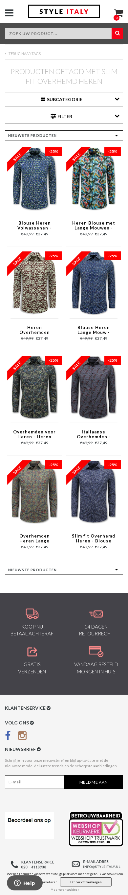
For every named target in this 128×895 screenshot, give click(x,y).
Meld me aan (93, 782)
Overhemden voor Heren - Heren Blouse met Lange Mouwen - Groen (34, 434)
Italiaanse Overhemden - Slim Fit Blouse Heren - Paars (94, 434)
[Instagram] (22, 736)
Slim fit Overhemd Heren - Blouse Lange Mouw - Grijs (93, 539)
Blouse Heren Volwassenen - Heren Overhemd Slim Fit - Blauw (34, 226)
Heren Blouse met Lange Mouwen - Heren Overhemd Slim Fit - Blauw (93, 226)
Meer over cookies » (65, 889)
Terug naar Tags (24, 53)
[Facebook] (8, 736)
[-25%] (34, 178)
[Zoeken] (117, 33)
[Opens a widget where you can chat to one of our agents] (25, 883)
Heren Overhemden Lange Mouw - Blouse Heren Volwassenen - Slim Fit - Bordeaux (34, 330)
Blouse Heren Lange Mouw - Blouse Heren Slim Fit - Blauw (94, 330)
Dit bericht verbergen (85, 882)
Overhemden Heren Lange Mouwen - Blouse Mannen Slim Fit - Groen (34, 539)
